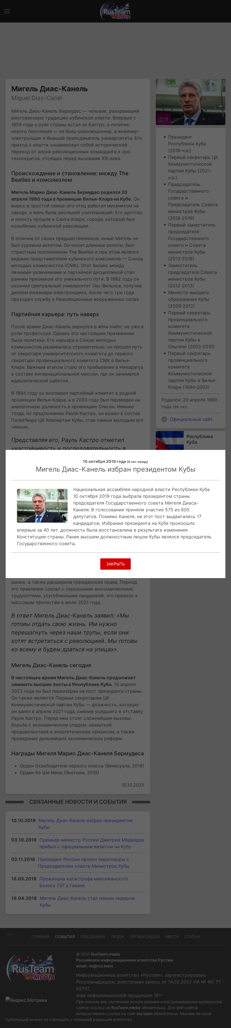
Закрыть (115, 563)
